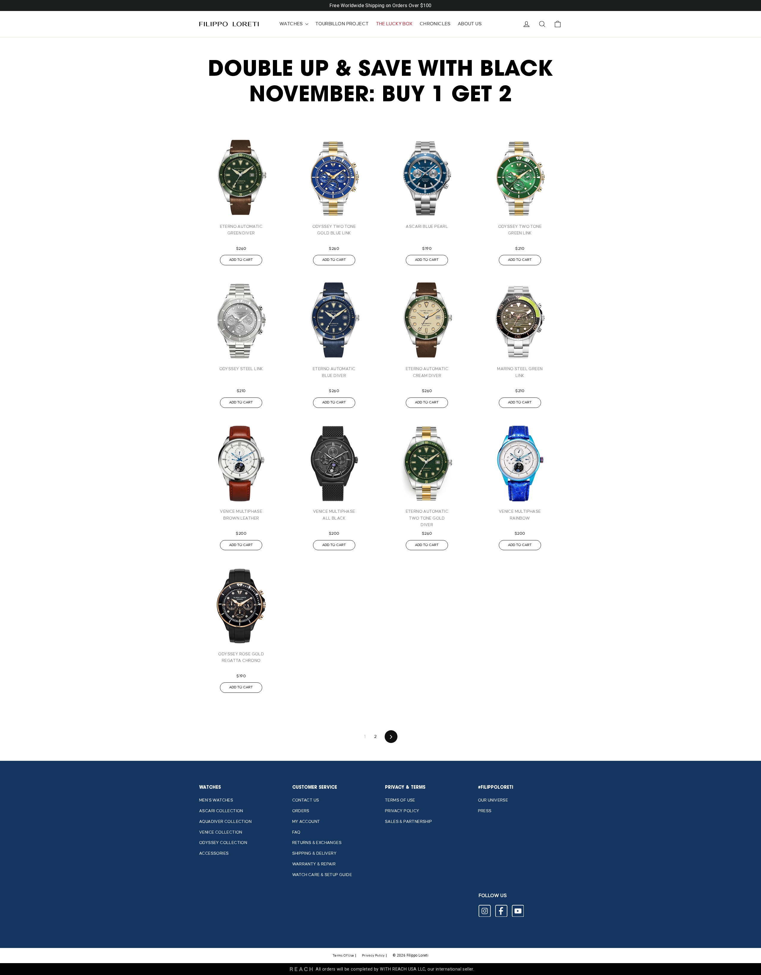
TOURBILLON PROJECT (342, 23)
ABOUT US (470, 23)
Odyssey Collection (223, 842)
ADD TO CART (241, 260)
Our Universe (493, 800)
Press (485, 811)
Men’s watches (216, 800)
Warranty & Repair (314, 864)
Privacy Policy (402, 811)
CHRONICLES (435, 23)
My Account (306, 821)
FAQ (296, 832)
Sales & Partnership (408, 821)
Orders (300, 811)
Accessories (214, 853)
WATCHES (291, 23)
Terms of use (400, 800)
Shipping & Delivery (314, 853)
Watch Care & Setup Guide (322, 875)
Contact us (305, 800)
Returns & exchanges (317, 842)
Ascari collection (221, 811)
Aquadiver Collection (225, 821)
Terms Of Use (343, 955)
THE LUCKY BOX (394, 23)
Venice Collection (220, 832)
